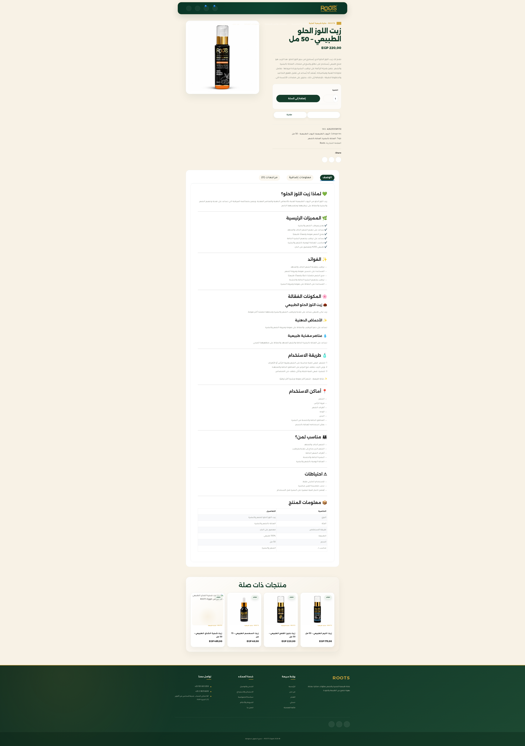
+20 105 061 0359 (202, 687)
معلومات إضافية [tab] (300, 177)
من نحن (332, 9)
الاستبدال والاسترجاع (245, 692)
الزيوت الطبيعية (322, 134)
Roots (322, 143)
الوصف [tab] (327, 177)
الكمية (335, 90)
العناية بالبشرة (329, 139)
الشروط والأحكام (246, 703)
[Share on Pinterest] (331, 160)
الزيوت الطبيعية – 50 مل (303, 134)
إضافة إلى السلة (297, 98)
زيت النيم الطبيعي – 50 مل (318, 634)
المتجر (293, 697)
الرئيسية (292, 687)
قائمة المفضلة (289, 708)
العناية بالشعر (314, 139)
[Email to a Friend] (325, 160)
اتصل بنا (332, 15)
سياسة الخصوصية (245, 697)
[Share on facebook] (338, 160)
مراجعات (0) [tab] (269, 177)
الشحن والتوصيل (246, 687)
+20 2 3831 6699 (202, 691)
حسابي (292, 703)
